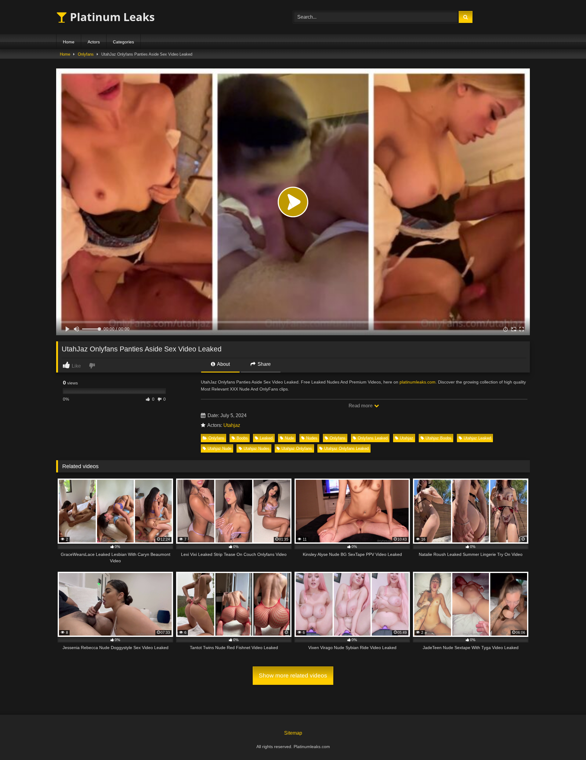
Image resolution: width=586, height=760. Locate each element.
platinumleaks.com (418, 382)
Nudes (311, 438)
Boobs (242, 438)
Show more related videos (293, 675)
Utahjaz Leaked (477, 438)
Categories (123, 41)
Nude (289, 438)
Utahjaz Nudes (256, 448)
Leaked (266, 438)
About (223, 364)
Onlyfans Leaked (373, 438)
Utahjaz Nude (219, 448)
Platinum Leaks (111, 16)
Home (68, 41)
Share (263, 364)
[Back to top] (567, 742)
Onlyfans (86, 54)
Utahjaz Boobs (438, 438)
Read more (361, 405)
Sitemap (293, 733)
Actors (94, 41)
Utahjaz (231, 425)
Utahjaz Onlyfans (296, 448)
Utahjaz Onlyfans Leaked (346, 448)
